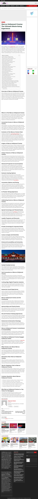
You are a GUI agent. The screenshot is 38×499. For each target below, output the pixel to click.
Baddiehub (8, 5)
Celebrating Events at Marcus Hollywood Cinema (9, 66)
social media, (22, 340)
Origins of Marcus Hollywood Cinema (7, 60)
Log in (27, 455)
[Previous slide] (35, 68)
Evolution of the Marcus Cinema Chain (7, 59)
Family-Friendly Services (5, 72)
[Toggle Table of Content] (19, 55)
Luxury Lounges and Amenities (6, 70)
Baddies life (20, 427)
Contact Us (21, 5)
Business (21, 441)
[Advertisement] (13, 16)
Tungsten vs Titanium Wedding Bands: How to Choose (14, 444)
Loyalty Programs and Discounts (6, 68)
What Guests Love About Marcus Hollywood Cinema (9, 82)
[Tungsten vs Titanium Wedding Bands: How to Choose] (14, 440)
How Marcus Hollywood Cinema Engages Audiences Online (10, 81)
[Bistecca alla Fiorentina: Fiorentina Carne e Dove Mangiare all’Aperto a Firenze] (23, 440)
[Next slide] (36, 68)
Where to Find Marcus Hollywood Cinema (8, 57)
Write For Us (3, 5)
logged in (6, 418)
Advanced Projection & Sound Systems (7, 62)
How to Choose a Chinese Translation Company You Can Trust (18, 480)
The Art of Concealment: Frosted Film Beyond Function (5, 430)
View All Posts (16, 406)
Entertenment (3, 426)
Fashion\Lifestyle (4, 427)
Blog (23, 441)
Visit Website (10, 406)
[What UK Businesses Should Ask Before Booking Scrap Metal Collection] (32, 440)
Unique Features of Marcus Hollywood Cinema (8, 61)
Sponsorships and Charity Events (6, 77)
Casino (3, 441)
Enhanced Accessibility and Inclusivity (7, 71)
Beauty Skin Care (12, 424)
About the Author (4, 87)
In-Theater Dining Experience (6, 65)
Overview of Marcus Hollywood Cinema (7, 56)
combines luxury (12, 46)
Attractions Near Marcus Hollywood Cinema (8, 83)
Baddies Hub (11, 425)
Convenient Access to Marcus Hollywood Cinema (9, 58)
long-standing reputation (15, 133)
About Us (17, 5)
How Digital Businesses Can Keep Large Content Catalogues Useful (5, 444)
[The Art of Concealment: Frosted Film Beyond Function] (5, 425)
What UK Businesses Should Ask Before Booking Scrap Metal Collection (31, 445)
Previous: (7, 412)
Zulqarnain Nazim (4, 30)
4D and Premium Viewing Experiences (7, 78)
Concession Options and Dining (6, 64)
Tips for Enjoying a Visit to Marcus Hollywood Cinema (9, 84)
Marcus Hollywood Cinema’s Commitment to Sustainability (10, 80)
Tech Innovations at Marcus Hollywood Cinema (8, 73)
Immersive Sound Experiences (6, 75)
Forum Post (13, 5)
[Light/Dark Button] (35, 3)
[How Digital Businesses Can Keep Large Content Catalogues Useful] (5, 440)
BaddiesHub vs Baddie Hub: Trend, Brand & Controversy (21, 430)
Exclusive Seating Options (5, 63)
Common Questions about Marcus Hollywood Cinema (9, 85)
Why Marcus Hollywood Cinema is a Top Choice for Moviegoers (11, 86)
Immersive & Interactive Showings (7, 79)
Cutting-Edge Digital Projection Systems (7, 74)
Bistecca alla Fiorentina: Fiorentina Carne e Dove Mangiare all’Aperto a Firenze (23, 445)
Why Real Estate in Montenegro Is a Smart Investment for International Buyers (19, 472)
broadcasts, (15, 211)
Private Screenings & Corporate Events (7, 69)
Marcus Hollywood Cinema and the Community (8, 76)
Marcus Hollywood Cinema (6, 408)
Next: (20, 412)
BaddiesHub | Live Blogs (33, 5)
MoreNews (25, 498)
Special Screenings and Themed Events (7, 67)
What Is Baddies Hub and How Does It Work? (13, 430)
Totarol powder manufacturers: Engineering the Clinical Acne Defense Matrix (35, 72)
